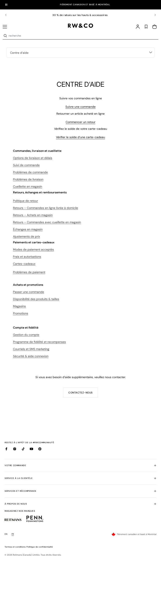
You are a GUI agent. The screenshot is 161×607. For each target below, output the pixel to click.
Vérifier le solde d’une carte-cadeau (80, 137)
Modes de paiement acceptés (33, 249)
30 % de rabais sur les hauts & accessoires (80, 15)
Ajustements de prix (26, 236)
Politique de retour (25, 201)
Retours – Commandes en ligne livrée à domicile (45, 208)
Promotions (20, 313)
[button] (5, 27)
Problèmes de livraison (28, 179)
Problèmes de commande (30, 172)
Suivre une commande (80, 107)
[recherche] (5, 35)
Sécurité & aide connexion (30, 356)
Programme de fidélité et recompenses (39, 342)
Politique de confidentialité (39, 546)
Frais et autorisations (27, 256)
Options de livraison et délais (32, 158)
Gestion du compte (26, 335)
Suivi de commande (26, 165)
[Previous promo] (9, 15)
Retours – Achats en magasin (33, 215)
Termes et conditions (15, 546)
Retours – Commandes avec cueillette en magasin (47, 222)
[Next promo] (152, 15)
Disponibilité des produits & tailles (36, 299)
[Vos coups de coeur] (146, 27)
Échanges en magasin (28, 229)
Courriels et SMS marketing (31, 349)
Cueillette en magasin (27, 186)
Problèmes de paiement (29, 272)
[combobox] (83, 36)
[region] (80, 15)
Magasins (19, 306)
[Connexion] (138, 27)
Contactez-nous (80, 392)
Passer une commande (28, 292)
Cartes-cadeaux (24, 264)
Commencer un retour (80, 122)
